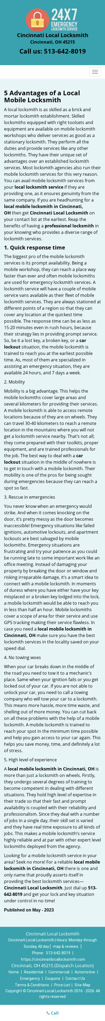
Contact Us (75, 978)
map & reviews (66, 946)
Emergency (30, 978)
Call (54, 1013)
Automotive (85, 972)
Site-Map (82, 985)
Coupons (52, 978)
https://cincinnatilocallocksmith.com (53, 959)
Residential (33, 972)
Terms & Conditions (32, 985)
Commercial (58, 972)
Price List (62, 985)
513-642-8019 (65, 51)
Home (14, 972)
